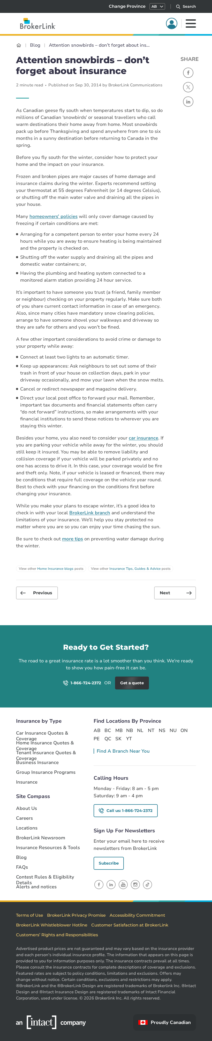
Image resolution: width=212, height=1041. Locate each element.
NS (162, 730)
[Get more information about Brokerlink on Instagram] (135, 884)
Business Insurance (37, 763)
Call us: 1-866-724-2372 (130, 810)
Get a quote (179, 654)
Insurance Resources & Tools (48, 848)
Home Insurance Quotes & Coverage (45, 743)
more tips (72, 539)
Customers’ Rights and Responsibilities (57, 934)
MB (118, 730)
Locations (26, 828)
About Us (26, 808)
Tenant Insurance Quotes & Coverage (46, 753)
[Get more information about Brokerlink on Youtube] (123, 884)
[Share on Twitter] (188, 87)
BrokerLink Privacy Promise (76, 915)
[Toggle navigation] (191, 23)
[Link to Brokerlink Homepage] (18, 45)
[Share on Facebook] (188, 73)
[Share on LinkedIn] (188, 101)
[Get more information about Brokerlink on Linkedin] (111, 884)
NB (129, 730)
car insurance (143, 438)
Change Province (127, 6)
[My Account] (171, 23)
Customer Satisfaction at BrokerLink (129, 925)
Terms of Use (29, 915)
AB (97, 730)
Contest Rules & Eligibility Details (45, 877)
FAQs (22, 867)
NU (173, 730)
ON (183, 730)
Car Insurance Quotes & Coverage (42, 733)
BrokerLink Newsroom (40, 838)
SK (118, 739)
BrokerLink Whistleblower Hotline (51, 925)
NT (151, 730)
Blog (21, 857)
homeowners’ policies (53, 216)
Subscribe (109, 863)
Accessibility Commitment (137, 915)
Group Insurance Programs (45, 772)
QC (107, 739)
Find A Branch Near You (123, 751)
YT (129, 739)
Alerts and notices (36, 887)
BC (107, 730)
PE (97, 739)
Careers (24, 818)
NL (140, 730)
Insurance (26, 782)
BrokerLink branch (89, 513)
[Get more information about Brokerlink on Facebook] (98, 884)
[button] (157, 6)
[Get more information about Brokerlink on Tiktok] (147, 884)
